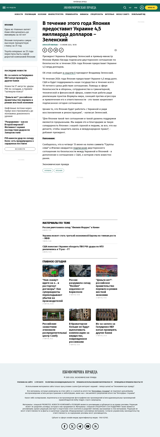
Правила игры (71, 14)
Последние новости (15, 70)
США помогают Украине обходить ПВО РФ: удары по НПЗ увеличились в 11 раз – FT (73, 248)
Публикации (30, 14)
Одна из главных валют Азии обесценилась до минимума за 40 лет (17, 32)
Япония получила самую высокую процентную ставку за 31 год (17, 43)
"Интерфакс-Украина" (101, 391)
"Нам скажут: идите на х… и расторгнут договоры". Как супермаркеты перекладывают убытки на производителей (52, 290)
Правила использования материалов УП (94, 382)
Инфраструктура (55, 14)
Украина (47, 170)
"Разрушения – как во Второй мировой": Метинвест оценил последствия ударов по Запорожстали (17, 127)
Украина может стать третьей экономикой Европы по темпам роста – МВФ (79, 237)
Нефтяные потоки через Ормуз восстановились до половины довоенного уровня (19, 112)
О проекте (38, 382)
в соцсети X (69, 72)
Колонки (42, 14)
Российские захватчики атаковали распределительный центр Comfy (54, 329)
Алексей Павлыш (50, 45)
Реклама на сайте (25, 382)
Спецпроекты (96, 14)
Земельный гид (138, 14)
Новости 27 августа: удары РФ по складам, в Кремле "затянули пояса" (19, 89)
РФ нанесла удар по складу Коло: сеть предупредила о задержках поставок (19, 141)
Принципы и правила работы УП (128, 382)
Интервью (109, 14)
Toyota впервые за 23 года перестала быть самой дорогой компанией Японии (19, 54)
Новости (19, 14)
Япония (59, 170)
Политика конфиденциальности (60, 382)
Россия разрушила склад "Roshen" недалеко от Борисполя (79, 285)
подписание (80, 147)
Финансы (84, 14)
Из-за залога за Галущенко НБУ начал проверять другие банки (106, 328)
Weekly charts (122, 14)
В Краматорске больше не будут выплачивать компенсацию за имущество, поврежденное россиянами (79, 332)
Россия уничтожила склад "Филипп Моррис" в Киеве (70, 227)
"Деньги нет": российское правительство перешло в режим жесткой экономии (106, 287)
